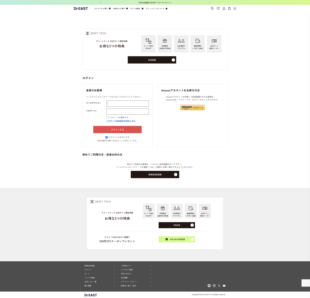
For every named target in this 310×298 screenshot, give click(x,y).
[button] (192, 107)
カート (87, 273)
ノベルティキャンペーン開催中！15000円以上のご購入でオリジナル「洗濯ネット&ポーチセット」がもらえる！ (156, 2)
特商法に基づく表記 (128, 285)
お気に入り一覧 (90, 281)
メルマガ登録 (90, 277)
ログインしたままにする (119, 137)
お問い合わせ (126, 273)
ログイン (88, 269)
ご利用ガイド (126, 265)
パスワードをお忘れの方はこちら (121, 120)
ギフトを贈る (135, 8)
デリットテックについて (155, 8)
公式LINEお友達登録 (177, 239)
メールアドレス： (94, 102)
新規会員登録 (90, 265)
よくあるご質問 (127, 269)
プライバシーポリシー (129, 281)
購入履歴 (88, 285)
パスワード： (92, 110)
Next (209, 2)
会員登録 (152, 59)
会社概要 (124, 277)
